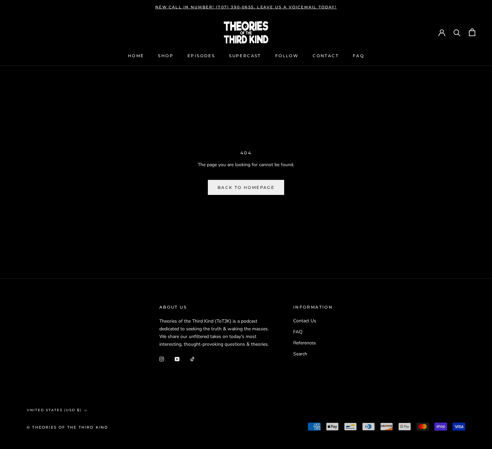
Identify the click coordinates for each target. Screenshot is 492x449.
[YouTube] (177, 358)
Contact (326, 56)
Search (300, 354)
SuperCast (245, 56)
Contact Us (304, 321)
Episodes (201, 56)
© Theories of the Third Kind (67, 427)
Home (136, 56)
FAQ (358, 56)
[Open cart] (472, 32)
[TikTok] (192, 358)
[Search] (457, 32)
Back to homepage (246, 187)
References (304, 343)
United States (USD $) (54, 410)
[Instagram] (161, 358)
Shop (165, 56)
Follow (287, 56)
